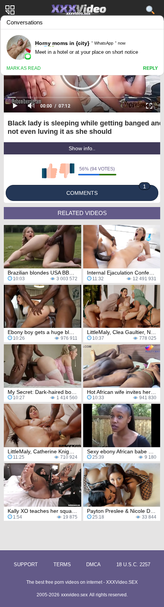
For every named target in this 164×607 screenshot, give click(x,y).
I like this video (49, 170)
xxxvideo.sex (74, 594)
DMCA (93, 564)
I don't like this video (66, 170)
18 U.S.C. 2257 (133, 564)
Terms (62, 564)
